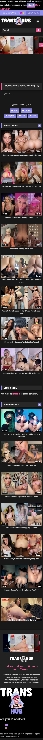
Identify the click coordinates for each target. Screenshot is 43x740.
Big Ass (27, 110)
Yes (6, 725)
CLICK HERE (33, 13)
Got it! (31, 5)
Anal (15, 110)
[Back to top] (35, 733)
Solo (23, 116)
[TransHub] (17, 21)
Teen (34, 116)
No (6, 728)
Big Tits (11, 116)
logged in (16, 394)
